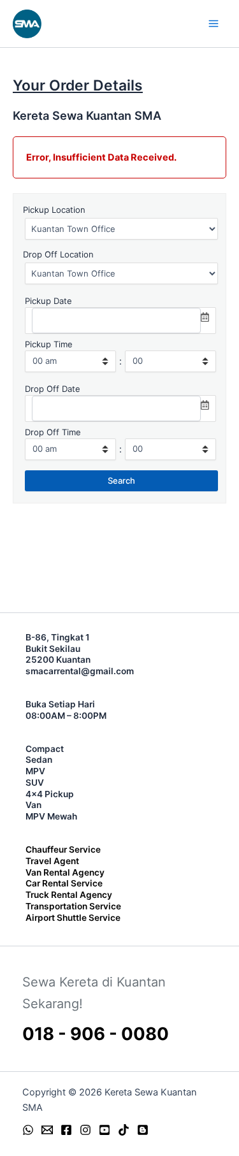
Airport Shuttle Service (72, 918)
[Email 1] (47, 1130)
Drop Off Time (53, 432)
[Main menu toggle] (213, 23)
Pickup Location (54, 210)
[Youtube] (104, 1130)
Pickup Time (49, 344)
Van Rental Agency (65, 872)
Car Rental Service (64, 883)
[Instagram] (85, 1130)
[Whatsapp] (28, 1130)
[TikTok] (123, 1130)
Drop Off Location (58, 254)
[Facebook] (66, 1130)
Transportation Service (73, 906)
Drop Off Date (52, 389)
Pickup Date (48, 301)
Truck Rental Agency (68, 895)
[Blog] (142, 1130)
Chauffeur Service (63, 849)
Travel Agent (52, 861)
